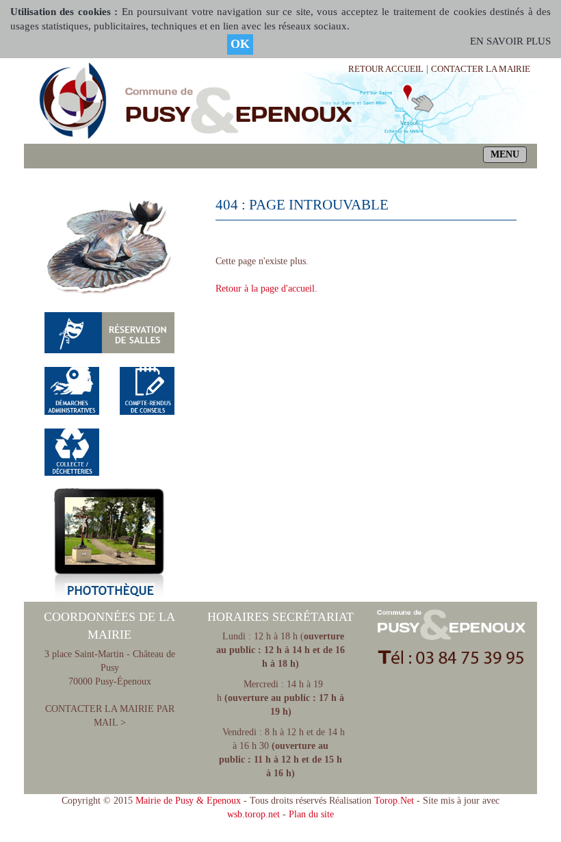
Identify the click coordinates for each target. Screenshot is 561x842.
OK (240, 44)
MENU (505, 154)
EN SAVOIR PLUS (510, 41)
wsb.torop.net (253, 814)
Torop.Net (394, 800)
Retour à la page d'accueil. (266, 288)
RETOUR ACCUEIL (385, 69)
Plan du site (311, 814)
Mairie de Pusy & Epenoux (188, 800)
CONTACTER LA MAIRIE (480, 69)
